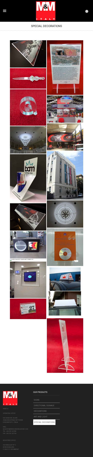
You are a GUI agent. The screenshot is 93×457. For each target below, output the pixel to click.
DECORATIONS (40, 411)
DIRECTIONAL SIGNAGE (44, 405)
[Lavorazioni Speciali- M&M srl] (28, 54)
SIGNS (36, 400)
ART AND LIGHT (40, 417)
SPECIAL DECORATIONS (44, 422)
